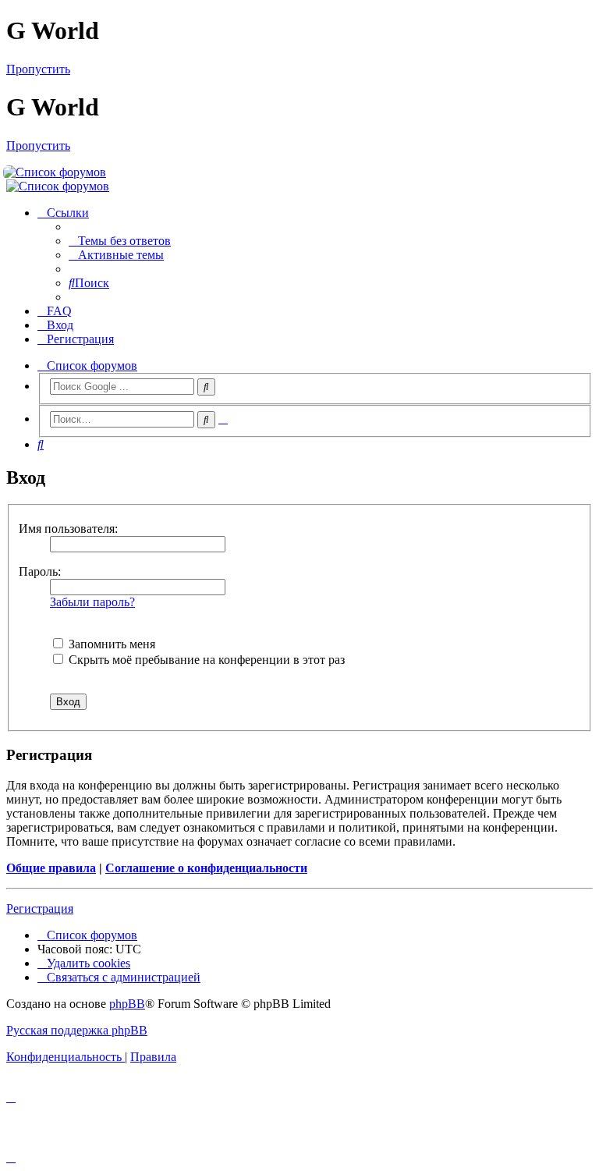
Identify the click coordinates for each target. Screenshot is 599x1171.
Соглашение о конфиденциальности (206, 868)
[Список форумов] (300, 172)
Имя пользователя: (68, 528)
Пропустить (38, 69)
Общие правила (51, 868)
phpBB (127, 1003)
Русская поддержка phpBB (76, 1030)
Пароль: (40, 571)
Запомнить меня (110, 644)
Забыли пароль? (92, 602)
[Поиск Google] (206, 387)
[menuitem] (120, 240)
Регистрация (39, 908)
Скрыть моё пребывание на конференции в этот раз (205, 659)
